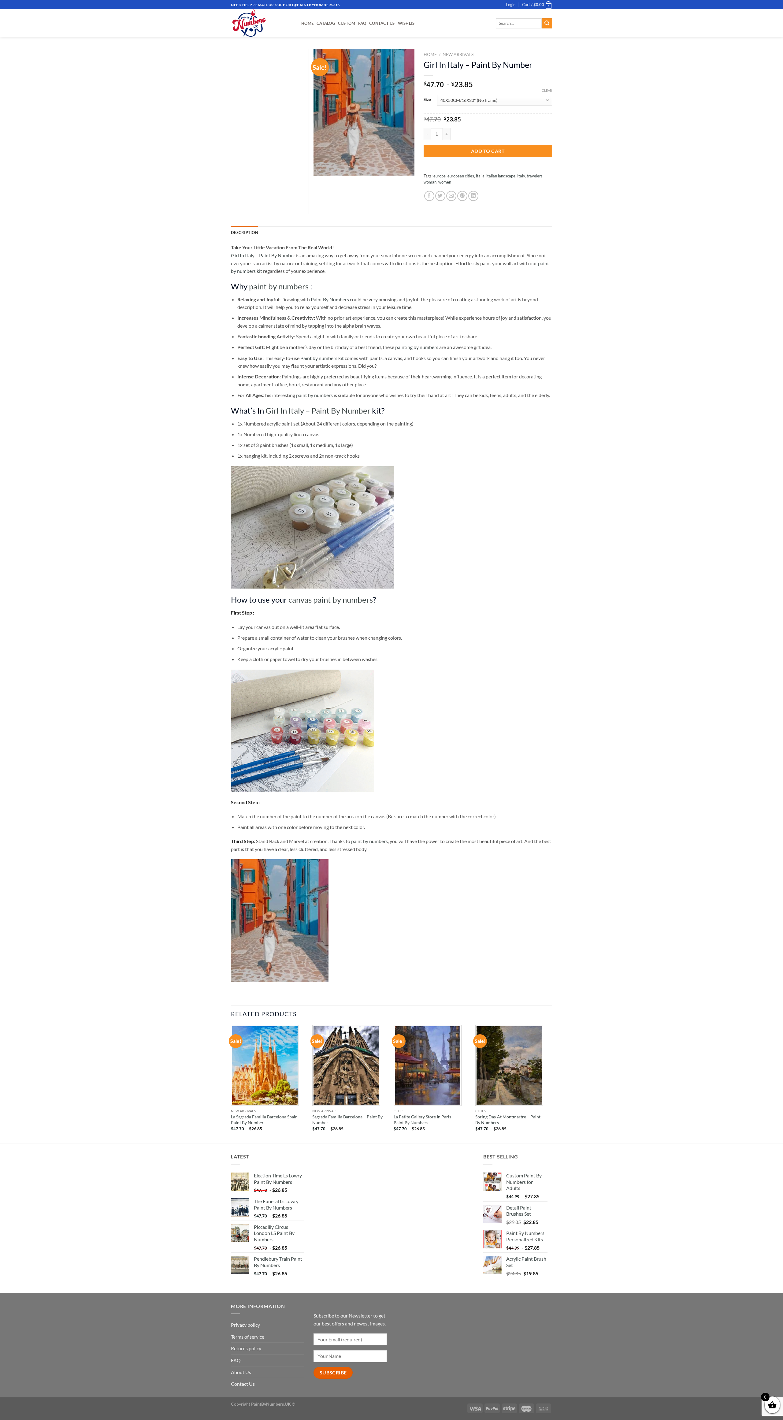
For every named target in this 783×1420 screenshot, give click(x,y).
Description (244, 232)
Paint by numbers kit (322, 358)
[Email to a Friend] (451, 196)
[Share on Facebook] (429, 196)
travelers (535, 175)
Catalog (326, 23)
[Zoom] (322, 168)
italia (480, 175)
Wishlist (407, 23)
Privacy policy (245, 1325)
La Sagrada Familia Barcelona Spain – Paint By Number (266, 1119)
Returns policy (246, 1348)
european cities (460, 175)
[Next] (550, 1083)
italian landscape (500, 175)
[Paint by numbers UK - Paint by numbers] (261, 23)
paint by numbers (279, 286)
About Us (241, 1372)
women (444, 182)
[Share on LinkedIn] (473, 196)
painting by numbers (416, 347)
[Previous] (231, 1083)
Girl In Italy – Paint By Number (263, 255)
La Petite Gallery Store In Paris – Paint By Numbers (424, 1119)
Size (427, 100)
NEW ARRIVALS (458, 54)
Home (307, 23)
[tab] (244, 232)
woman (430, 182)
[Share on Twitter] (440, 196)
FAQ (362, 23)
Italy (521, 175)
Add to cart (488, 151)
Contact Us (382, 23)
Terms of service (247, 1337)
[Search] (547, 23)
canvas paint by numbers (330, 599)
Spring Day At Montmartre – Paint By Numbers (507, 1119)
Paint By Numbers (330, 299)
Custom (346, 23)
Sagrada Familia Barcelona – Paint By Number (347, 1119)
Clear (547, 90)
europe (439, 175)
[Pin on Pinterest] (462, 196)
